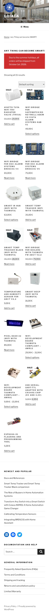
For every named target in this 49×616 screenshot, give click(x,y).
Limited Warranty (12, 591)
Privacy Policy (10, 606)
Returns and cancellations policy (19, 586)
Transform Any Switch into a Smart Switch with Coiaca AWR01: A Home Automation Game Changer (24, 505)
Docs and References (14, 478)
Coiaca (11, 16)
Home (6, 37)
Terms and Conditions (14, 575)
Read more (9, 178)
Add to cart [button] (9, 124)
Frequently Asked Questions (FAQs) (21, 569)
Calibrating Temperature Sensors (20, 514)
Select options (32, 134)
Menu (26, 27)
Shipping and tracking (14, 580)
